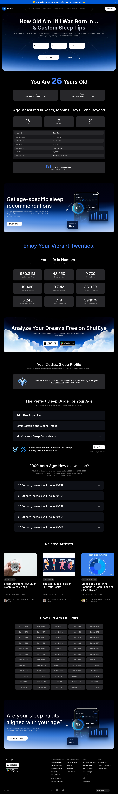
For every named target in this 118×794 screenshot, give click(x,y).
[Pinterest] (63, 790)
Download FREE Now (16, 738)
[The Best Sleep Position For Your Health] (59, 564)
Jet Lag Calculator (57, 781)
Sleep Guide (46, 8)
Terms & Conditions (104, 765)
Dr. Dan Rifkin (92, 602)
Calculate (49, 57)
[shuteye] (7, 9)
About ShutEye (87, 772)
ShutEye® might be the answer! (68, 2)
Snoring (69, 765)
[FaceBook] (45, 790)
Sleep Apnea (71, 772)
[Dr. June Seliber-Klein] (83, 600)
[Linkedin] (57, 790)
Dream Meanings (72, 8)
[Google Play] (67, 343)
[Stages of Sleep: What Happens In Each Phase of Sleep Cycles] (97, 564)
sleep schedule (57, 383)
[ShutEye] (12, 759)
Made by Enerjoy (88, 768)
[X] (51, 790)
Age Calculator (56, 778)
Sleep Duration (10, 579)
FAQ (84, 778)
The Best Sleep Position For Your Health (57, 585)
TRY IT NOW (13, 224)
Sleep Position (48, 579)
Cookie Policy (102, 768)
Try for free (110, 9)
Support (85, 775)
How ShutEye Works (34, 8)
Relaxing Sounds (56, 765)
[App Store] (50, 343)
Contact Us (86, 781)
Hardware (82, 8)
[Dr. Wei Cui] (6, 600)
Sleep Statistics (56, 775)
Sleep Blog (54, 772)
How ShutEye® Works (89, 762)
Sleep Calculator (56, 768)
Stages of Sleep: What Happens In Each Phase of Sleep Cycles (97, 587)
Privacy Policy (102, 762)
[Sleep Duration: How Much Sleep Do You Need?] (20, 564)
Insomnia (70, 768)
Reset (70, 57)
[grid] (59, 144)
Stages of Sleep (72, 762)
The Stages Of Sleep (89, 579)
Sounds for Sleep (59, 8)
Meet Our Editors (88, 765)
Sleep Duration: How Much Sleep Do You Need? (20, 585)
